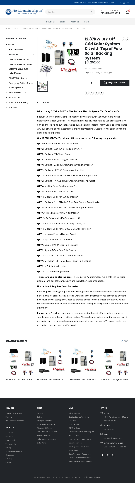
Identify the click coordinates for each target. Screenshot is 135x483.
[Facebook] (120, 2)
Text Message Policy (14, 451)
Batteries (10, 44)
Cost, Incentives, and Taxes (80, 439)
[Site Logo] (24, 12)
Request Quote (116, 82)
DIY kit (96, 72)
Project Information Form (47, 432)
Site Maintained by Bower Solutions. (88, 477)
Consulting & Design (14, 413)
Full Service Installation (15, 420)
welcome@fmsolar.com (113, 438)
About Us (75, 21)
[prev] (124, 39)
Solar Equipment (75, 443)
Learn (62, 21)
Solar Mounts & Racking (17, 102)
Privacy (8, 447)
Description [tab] (43, 102)
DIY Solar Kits (12, 54)
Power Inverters (13, 97)
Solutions (50, 21)
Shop (86, 21)
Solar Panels (11, 107)
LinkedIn (97, 93)
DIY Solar (9, 417)
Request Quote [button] (30, 351)
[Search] (91, 12)
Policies (9, 462)
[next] (127, 39)
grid (110, 72)
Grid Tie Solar (74, 424)
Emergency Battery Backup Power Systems (21, 85)
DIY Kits (40, 413)
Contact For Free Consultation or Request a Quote (93, 2)
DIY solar (104, 72)
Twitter (92, 93)
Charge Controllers (14, 49)
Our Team (10, 436)
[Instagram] (124, 2)
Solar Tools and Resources (80, 454)
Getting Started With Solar (79, 417)
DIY (91, 72)
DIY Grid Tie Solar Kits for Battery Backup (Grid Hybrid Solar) (20, 69)
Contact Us (10, 455)
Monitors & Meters (44, 428)
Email (101, 93)
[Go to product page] (20, 361)
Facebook (87, 93)
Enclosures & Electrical (16, 92)
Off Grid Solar (74, 428)
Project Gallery (11, 440)
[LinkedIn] (127, 2)
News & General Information (80, 461)
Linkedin (112, 455)
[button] (122, 341)
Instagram (108, 455)
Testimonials (11, 444)
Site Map (9, 458)
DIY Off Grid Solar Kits (19, 78)
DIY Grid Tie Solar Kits (19, 59)
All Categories (74, 413)
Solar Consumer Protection (80, 457)
